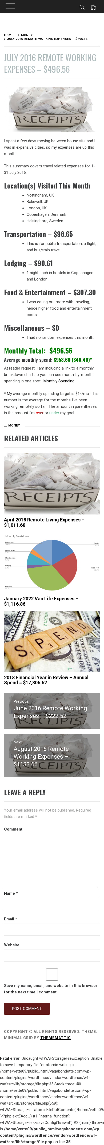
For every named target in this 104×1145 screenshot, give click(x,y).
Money (14, 425)
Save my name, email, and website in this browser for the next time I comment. (50, 988)
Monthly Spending (58, 381)
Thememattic (55, 1038)
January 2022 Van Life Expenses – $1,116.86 (41, 601)
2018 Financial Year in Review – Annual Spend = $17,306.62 (46, 680)
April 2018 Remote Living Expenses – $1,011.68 (44, 522)
